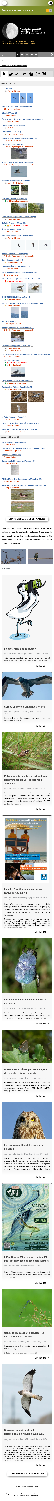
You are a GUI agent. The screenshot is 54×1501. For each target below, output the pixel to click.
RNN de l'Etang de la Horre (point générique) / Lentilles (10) (24, 485)
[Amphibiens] (31, 74)
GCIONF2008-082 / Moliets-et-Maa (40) (16, 297)
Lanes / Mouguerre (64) (10, 360)
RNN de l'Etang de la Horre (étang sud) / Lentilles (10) (22, 479)
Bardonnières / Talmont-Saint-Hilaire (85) (17, 387)
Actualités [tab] (6, 569)
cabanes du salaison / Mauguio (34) (15, 254)
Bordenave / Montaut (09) (11, 455)
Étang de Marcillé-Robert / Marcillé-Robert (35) (19, 273)
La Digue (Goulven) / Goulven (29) (14, 199)
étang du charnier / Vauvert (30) (13, 229)
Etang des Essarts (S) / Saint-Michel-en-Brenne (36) (21, 279)
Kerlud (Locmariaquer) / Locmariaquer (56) (18, 328)
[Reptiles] (24, 74)
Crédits (36, 1486)
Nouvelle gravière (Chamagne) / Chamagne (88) (19, 430)
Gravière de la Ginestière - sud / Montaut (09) (18, 461)
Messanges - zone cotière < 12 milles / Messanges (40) (22, 303)
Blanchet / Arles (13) (9, 113)
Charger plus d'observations (27, 519)
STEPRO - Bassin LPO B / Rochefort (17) (17, 181)
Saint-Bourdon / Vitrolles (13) (12, 144)
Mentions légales (21, 1486)
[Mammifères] (11, 74)
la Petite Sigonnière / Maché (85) (14, 417)
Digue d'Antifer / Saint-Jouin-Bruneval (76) (17, 381)
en (50, 10)
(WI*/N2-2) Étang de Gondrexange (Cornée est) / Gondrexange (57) (26, 354)
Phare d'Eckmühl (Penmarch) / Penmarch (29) (19, 217)
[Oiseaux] (4, 74)
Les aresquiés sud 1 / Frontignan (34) (16, 266)
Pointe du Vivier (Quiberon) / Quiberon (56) (17, 346)
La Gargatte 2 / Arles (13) (11, 132)
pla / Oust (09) (7, 89)
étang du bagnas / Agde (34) (12, 260)
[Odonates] (37, 74)
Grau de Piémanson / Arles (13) (13, 126)
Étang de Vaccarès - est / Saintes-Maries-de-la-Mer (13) (22, 119)
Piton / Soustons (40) (9, 321)
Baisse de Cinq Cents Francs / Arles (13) (17, 107)
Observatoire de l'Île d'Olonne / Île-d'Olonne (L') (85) (21, 423)
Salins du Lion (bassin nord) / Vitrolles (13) (17, 162)
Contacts (30, 1486)
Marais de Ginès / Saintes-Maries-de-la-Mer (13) (19, 138)
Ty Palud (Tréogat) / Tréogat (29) (14, 223)
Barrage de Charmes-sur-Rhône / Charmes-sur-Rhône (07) (24, 448)
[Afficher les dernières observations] (13, 66)
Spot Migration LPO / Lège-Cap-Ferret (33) (17, 236)
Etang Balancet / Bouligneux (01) (14, 442)
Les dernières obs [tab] (9, 61)
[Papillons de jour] (44, 74)
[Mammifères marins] (17, 74)
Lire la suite (41, 666)
